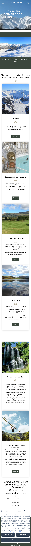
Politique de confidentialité (17, 532)
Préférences (15, 540)
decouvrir (15, 136)
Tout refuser (8, 534)
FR (17, 543)
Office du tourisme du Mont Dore (15, 499)
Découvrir (15, 471)
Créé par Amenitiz (15, 545)
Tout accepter (23, 534)
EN (14, 543)
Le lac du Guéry (16, 502)
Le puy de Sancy (15, 505)
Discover (15, 198)
